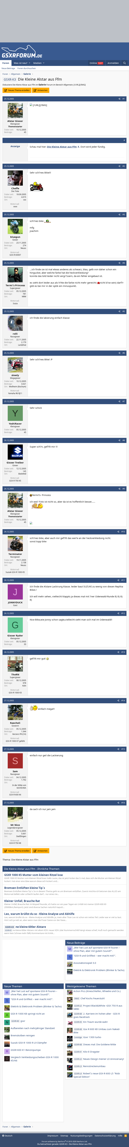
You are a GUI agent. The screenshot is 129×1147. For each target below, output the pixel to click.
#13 (123, 652)
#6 (124, 353)
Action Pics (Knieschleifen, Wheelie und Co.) (97, 991)
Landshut (22, 345)
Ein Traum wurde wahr (91, 1021)
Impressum (53, 1135)
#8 (124, 440)
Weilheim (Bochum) (17, 386)
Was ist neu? (20, 62)
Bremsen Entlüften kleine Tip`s (24, 888)
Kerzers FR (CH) (19, 734)
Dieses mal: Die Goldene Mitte (95, 1044)
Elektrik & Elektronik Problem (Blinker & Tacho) (98, 970)
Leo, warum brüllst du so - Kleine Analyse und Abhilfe (39, 914)
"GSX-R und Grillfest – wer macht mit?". (94, 955)
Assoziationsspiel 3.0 (84, 962)
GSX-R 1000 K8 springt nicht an (28, 1013)
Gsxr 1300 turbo (87, 1037)
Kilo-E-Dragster (87, 1051)
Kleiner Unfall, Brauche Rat (22, 901)
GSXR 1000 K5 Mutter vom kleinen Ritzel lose (33, 875)
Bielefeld (22, 473)
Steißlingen (21, 836)
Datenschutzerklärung (105, 1135)
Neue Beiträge (8, 68)
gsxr (18, 1020)
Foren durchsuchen (26, 68)
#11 (123, 580)
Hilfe (120, 1135)
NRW (24, 296)
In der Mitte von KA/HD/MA (19, 786)
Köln (24, 685)
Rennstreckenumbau (89, 1066)
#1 (124, 98)
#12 (123, 613)
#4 (124, 263)
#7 (124, 401)
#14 (123, 700)
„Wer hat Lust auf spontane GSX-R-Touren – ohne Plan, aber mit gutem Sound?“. (96, 949)
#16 (123, 802)
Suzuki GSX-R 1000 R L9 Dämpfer (29, 1042)
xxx (24, 199)
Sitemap (64, 1135)
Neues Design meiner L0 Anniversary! (99, 1058)
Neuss (23, 248)
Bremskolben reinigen (23, 1035)
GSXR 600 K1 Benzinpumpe (26, 1049)
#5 (124, 311)
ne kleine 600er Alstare (25, 927)
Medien (37, 62)
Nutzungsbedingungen (81, 1135)
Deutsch (8, 1135)
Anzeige (15, 146)
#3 (124, 214)
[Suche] (124, 63)
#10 (123, 531)
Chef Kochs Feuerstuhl (89, 998)
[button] (29, 63)
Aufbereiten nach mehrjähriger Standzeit (33, 1028)
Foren (5, 62)
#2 (124, 166)
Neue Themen (13, 986)
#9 (124, 488)
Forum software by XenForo (64, 1141)
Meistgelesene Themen (81, 986)
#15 (123, 749)
